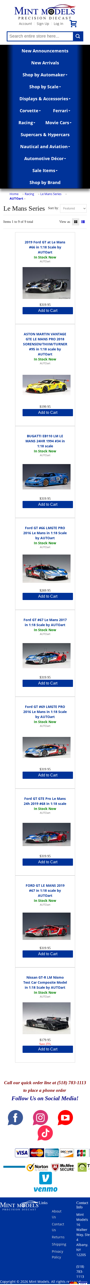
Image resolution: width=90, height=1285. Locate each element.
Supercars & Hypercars (45, 134)
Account (25, 23)
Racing (25, 122)
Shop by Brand (45, 182)
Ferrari (60, 110)
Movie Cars (57, 122)
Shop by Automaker (44, 75)
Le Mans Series (50, 194)
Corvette (29, 110)
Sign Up (43, 23)
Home (14, 194)
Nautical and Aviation (44, 146)
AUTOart (16, 198)
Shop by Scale (44, 87)
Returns (58, 1237)
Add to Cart (47, 311)
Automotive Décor (44, 158)
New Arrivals (45, 63)
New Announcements (45, 51)
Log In (58, 23)
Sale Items (43, 170)
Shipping (59, 1244)
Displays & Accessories (43, 98)
